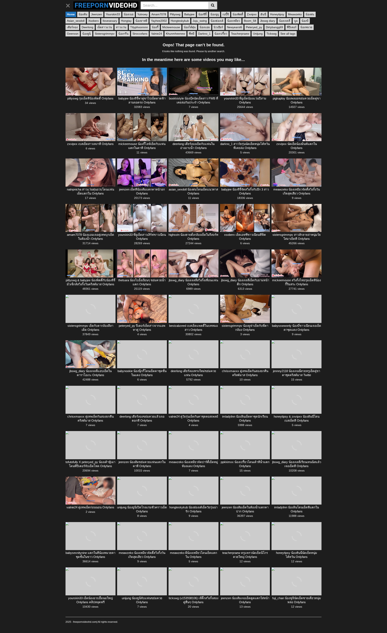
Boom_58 (250, 20)
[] (212, 5)
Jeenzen (96, 14)
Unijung (258, 33)
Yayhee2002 (159, 20)
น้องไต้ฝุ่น (190, 27)
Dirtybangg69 (274, 27)
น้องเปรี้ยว (220, 33)
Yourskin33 (113, 14)
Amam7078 (158, 14)
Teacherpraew (240, 33)
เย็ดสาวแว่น (104, 27)
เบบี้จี (226, 14)
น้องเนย (128, 14)
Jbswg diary (267, 20)
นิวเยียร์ (218, 27)
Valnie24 (156, 33)
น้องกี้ (155, 27)
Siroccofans (139, 33)
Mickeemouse (171, 27)
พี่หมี (191, 33)
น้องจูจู (214, 14)
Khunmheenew (175, 33)
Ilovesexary (110, 20)
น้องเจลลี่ (284, 20)
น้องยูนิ (86, 33)
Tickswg (271, 33)
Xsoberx (93, 20)
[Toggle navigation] (69, 5)
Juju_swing (200, 20)
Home (71, 14)
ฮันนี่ (263, 14)
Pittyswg (175, 14)
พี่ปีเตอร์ (291, 27)
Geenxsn (72, 33)
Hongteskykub (180, 20)
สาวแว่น (121, 27)
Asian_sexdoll (75, 20)
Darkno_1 (204, 33)
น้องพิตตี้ (238, 14)
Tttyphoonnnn (139, 27)
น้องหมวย (306, 27)
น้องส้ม (83, 14)
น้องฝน (310, 14)
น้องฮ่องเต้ (217, 20)
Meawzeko (295, 14)
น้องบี (305, 20)
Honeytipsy (277, 14)
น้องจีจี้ (202, 14)
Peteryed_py (254, 27)
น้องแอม (205, 27)
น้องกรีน (123, 33)
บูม (296, 20)
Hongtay (126, 20)
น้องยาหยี (141, 20)
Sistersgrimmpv (104, 33)
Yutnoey (142, 14)
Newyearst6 (234, 27)
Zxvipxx (252, 14)
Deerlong (87, 27)
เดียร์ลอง (72, 27)
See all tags (287, 33)
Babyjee (189, 14)
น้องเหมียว (233, 20)
